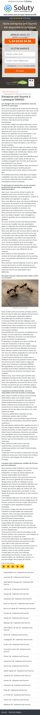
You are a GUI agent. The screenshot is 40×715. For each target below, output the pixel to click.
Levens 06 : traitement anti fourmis (16, 589)
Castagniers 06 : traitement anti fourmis (18, 640)
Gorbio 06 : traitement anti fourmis (16, 680)
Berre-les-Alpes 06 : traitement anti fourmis (19, 608)
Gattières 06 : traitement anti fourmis (17, 704)
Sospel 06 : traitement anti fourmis (16, 594)
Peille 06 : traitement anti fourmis (16, 635)
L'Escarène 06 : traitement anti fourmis (17, 599)
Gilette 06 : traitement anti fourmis (16, 618)
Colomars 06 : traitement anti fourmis (17, 685)
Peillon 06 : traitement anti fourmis (16, 656)
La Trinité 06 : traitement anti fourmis (17, 695)
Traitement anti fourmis (10, 92)
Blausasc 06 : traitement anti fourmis (17, 623)
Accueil (4, 712)
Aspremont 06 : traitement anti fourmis (18, 661)
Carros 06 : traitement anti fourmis (16, 666)
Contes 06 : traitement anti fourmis (16, 613)
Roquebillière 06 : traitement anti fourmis (18, 572)
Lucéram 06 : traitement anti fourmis (17, 577)
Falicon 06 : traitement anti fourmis (16, 700)
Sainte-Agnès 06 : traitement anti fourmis (19, 671)
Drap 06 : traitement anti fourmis (15, 690)
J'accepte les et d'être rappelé (21, 66)
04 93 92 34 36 (21, 41)
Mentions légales (15, 712)
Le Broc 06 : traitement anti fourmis (16, 644)
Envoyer (20, 71)
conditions (20, 66)
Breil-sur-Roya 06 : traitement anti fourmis (19, 604)
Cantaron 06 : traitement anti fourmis (17, 676)
